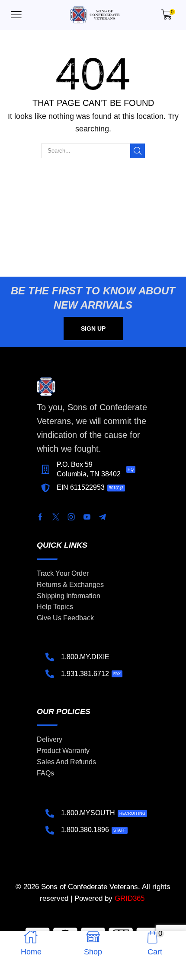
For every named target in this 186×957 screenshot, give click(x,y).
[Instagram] (71, 517)
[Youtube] (86, 517)
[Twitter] (55, 517)
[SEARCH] (137, 151)
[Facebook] (40, 517)
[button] (16, 15)
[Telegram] (102, 517)
